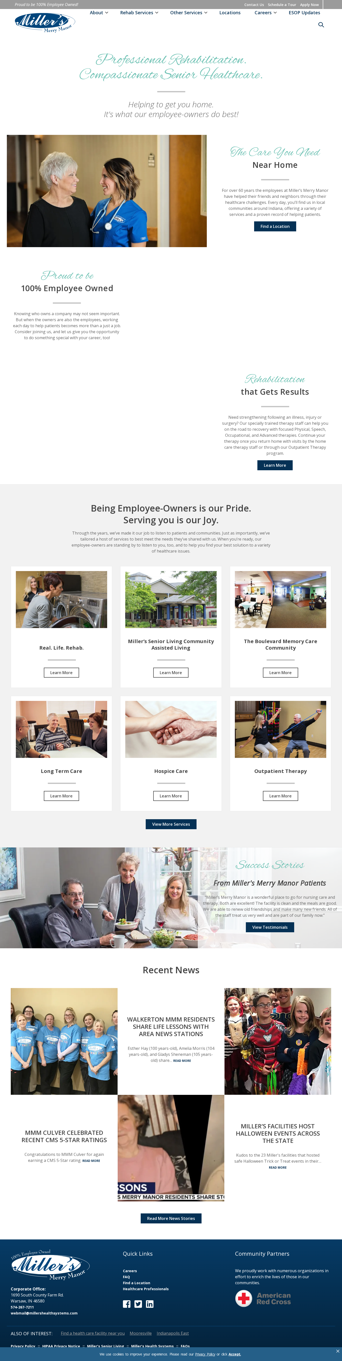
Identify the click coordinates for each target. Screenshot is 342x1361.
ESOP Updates (304, 13)
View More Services (171, 824)
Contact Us (254, 4)
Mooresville (141, 1333)
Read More (91, 1161)
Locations (230, 13)
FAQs (185, 1346)
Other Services (186, 13)
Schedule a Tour (282, 4)
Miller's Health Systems (152, 1346)
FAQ (126, 1276)
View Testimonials (270, 927)
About (96, 13)
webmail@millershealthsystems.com (44, 1313)
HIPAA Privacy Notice (61, 1346)
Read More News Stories (171, 1218)
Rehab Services (136, 13)
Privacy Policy (205, 1354)
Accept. (235, 1354)
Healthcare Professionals (146, 1288)
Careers (263, 13)
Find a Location (275, 226)
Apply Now (309, 4)
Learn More (275, 465)
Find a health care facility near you (93, 1333)
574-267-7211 (22, 1307)
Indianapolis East (173, 1333)
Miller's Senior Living (105, 1346)
